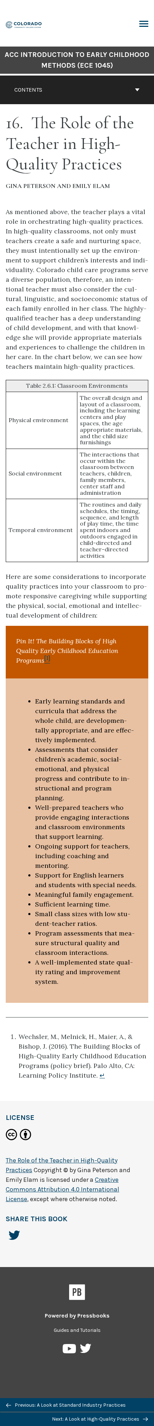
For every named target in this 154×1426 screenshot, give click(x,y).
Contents (28, 89)
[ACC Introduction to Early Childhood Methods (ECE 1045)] (24, 24)
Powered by (77, 1315)
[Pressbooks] (77, 1293)
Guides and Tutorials (77, 1330)
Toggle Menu (143, 24)
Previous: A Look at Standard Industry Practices (70, 1405)
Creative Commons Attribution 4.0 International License (62, 1189)
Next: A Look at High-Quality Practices (96, 1419)
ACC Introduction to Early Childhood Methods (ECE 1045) (77, 59)
